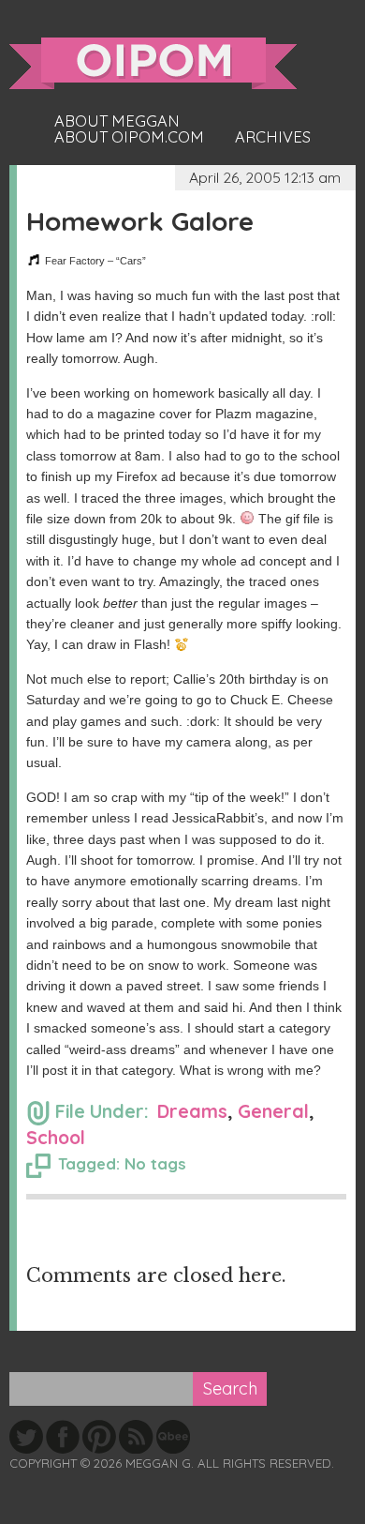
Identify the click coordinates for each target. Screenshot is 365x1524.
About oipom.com (129, 137)
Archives (273, 137)
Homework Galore (140, 220)
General (273, 1111)
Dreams (192, 1111)
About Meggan (117, 121)
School (55, 1137)
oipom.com (153, 63)
